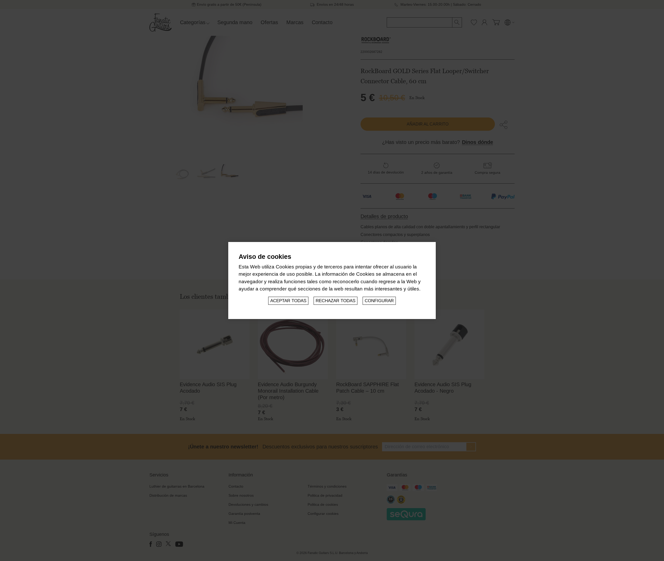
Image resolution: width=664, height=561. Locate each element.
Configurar (379, 300)
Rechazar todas (335, 300)
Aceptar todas (288, 300)
